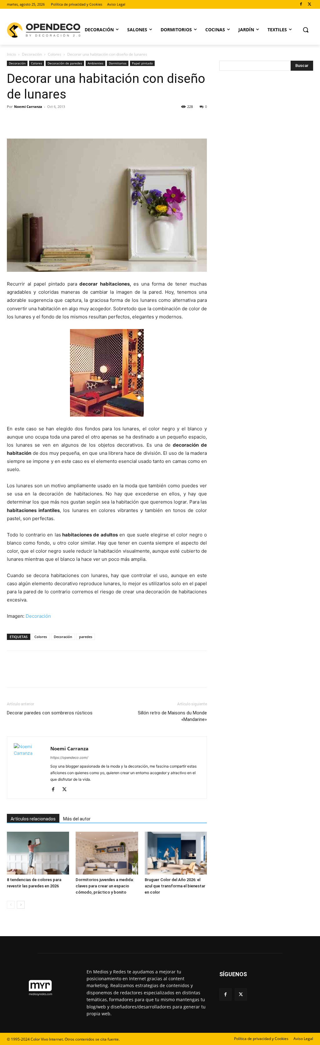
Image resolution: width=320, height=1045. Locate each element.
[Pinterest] (42, 120)
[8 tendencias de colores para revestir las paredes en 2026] (38, 853)
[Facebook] (300, 4)
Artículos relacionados (33, 818)
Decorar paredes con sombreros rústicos (49, 713)
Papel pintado (142, 63)
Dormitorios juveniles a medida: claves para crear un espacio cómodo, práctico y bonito (105, 886)
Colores (54, 54)
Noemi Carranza (28, 106)
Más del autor (77, 818)
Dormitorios (118, 63)
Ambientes (95, 63)
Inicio (11, 54)
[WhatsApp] (56, 120)
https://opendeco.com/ (69, 757)
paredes (85, 636)
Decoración (32, 54)
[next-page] (21, 905)
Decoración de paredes (65, 63)
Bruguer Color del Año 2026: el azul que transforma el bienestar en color (175, 886)
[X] (309, 4)
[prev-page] (11, 905)
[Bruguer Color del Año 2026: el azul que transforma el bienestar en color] (176, 853)
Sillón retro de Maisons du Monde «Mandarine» (172, 716)
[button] (305, 29)
